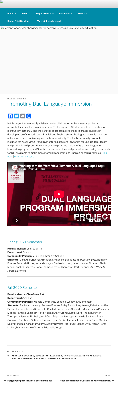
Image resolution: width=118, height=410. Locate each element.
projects (54, 358)
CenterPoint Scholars (18, 21)
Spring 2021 (69, 358)
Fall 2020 (56, 356)
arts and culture (23, 356)
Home (10, 13)
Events (81, 13)
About (24, 13)
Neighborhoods (43, 13)
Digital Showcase (24, 156)
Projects (18, 352)
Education (42, 356)
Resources (64, 13)
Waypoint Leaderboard (49, 21)
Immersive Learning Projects (83, 356)
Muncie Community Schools (29, 358)
